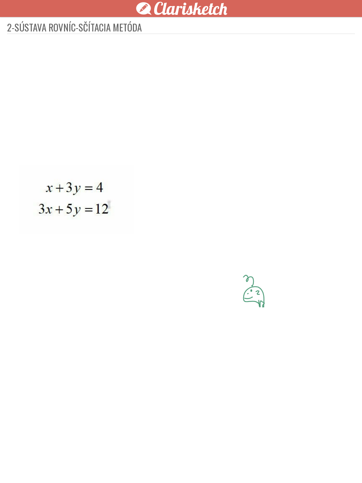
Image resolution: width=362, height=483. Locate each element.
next (197, 466)
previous (165, 466)
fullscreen (287, 466)
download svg (297, 466)
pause (53, 466)
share (308, 466)
